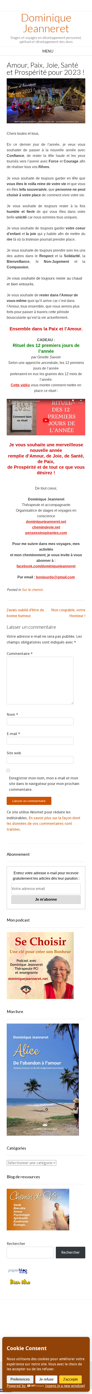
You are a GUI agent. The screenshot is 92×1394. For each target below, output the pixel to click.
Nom (12, 714)
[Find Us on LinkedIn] (41, 1329)
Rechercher (16, 1243)
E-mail (13, 733)
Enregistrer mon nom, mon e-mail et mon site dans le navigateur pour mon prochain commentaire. (44, 784)
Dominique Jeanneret (46, 23)
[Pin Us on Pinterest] (71, 1317)
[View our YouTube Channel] (51, 1317)
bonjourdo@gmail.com (55, 577)
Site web (14, 753)
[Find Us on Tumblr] (51, 1329)
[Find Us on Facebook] (31, 1317)
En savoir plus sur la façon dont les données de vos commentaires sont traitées (43, 824)
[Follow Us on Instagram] (61, 1317)
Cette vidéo (20, 385)
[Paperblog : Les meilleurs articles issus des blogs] (18, 1273)
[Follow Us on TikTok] (41, 1317)
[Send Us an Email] (21, 1317)
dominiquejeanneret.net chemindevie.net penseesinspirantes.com (46, 527)
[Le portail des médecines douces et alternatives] (20, 1284)
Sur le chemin (32, 590)
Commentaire (20, 653)
